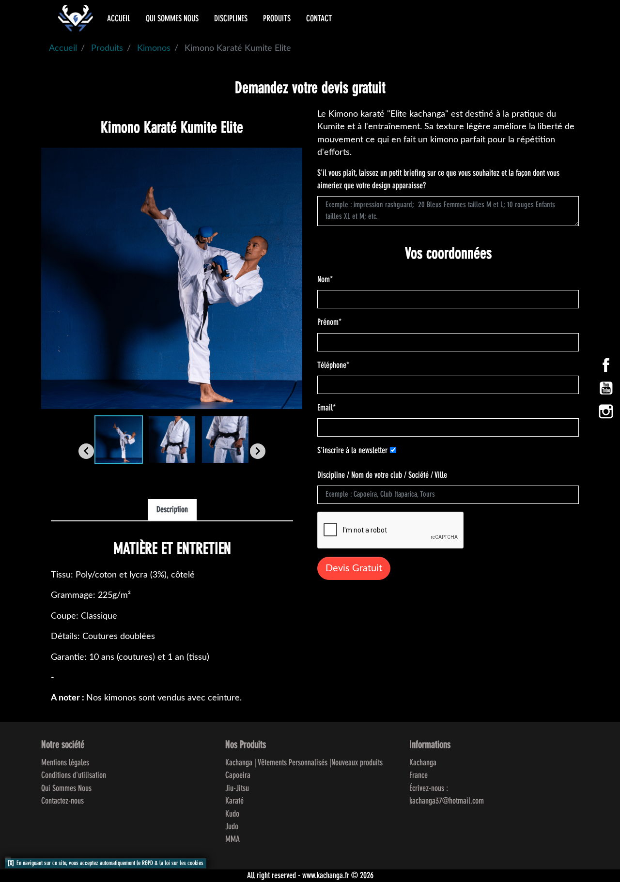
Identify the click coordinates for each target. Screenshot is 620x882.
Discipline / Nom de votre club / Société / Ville (382, 475)
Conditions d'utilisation (73, 775)
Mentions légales (65, 763)
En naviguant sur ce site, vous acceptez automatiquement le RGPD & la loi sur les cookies (109, 863)
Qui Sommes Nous (66, 788)
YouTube (606, 388)
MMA (232, 839)
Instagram (606, 411)
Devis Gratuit (354, 568)
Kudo (232, 814)
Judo (231, 826)
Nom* (325, 279)
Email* (326, 408)
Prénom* (329, 322)
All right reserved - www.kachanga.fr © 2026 (310, 875)
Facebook (606, 365)
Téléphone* (333, 365)
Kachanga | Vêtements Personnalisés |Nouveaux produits (304, 763)
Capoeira (237, 775)
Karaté (234, 801)
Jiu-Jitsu (237, 788)
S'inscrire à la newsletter (352, 450)
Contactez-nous (62, 801)
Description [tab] (172, 510)
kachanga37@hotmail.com (446, 801)
